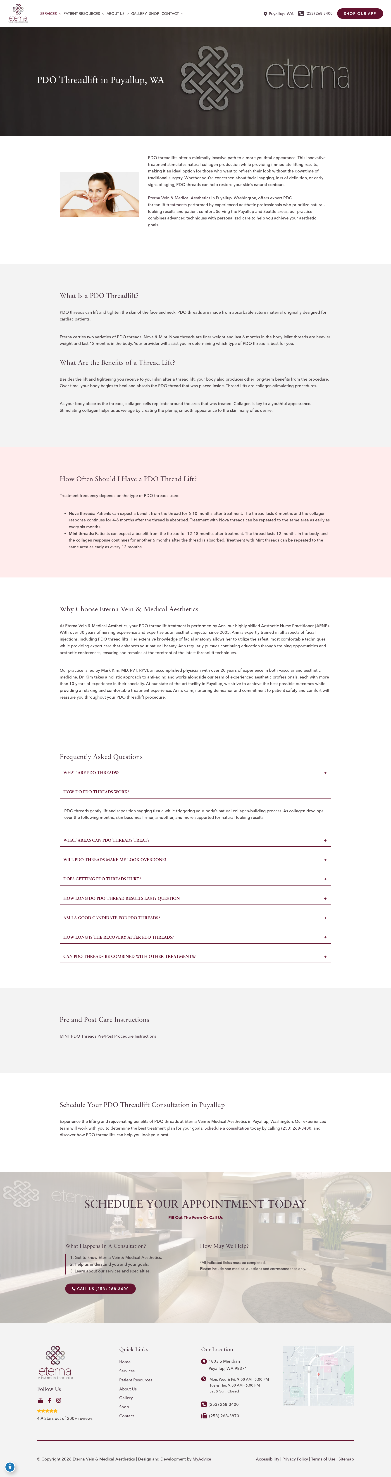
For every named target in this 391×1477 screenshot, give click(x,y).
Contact (126, 1415)
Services (127, 1370)
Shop (124, 1406)
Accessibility (267, 1459)
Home (125, 1361)
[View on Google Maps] (318, 1375)
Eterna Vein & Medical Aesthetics (179, 197)
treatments (177, 204)
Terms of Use (323, 1459)
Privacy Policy (295, 1459)
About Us (128, 1389)
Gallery (126, 1397)
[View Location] (266, 13)
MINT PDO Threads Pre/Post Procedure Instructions (108, 1036)
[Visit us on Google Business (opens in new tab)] (40, 1400)
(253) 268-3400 (296, 1128)
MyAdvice (202, 1459)
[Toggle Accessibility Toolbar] (10, 1467)
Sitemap (346, 1459)
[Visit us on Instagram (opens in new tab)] (58, 1400)
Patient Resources (135, 1380)
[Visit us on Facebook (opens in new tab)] (49, 1400)
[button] (59, 14)
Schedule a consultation (227, 1128)
